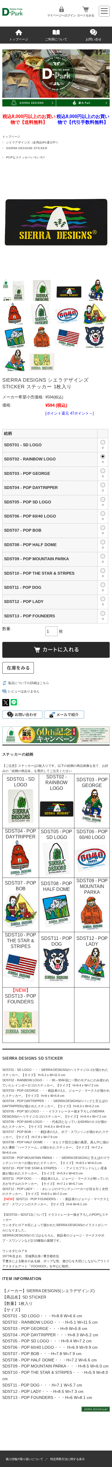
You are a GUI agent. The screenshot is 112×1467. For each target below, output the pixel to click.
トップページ (18, 39)
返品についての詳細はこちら (28, 683)
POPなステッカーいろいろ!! (25, 157)
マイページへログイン (61, 15)
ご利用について (56, 39)
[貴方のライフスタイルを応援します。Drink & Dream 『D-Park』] (20, 16)
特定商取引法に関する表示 (67, 1459)
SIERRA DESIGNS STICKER (26, 148)
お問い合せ (93, 39)
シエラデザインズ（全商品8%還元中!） (33, 142)
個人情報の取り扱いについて (24, 1459)
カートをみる (85, 15)
